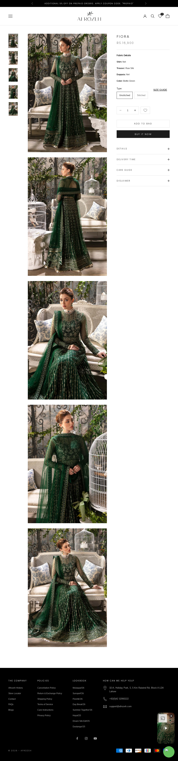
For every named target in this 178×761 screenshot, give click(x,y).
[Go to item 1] (13, 41)
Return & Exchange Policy (49, 693)
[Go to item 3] (13, 75)
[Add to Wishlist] (145, 110)
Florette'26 (78, 699)
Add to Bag (143, 123)
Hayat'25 (77, 715)
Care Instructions (45, 710)
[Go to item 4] (13, 92)
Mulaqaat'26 (78, 688)
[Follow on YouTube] (95, 738)
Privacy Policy (44, 715)
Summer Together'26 (82, 710)
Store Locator (14, 693)
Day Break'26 (79, 704)
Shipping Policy (44, 699)
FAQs (10, 704)
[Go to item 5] (13, 109)
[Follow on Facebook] (77, 738)
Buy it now (143, 134)
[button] (166, 728)
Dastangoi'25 (79, 726)
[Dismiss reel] (171, 716)
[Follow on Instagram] (86, 738)
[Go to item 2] (13, 58)
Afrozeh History (15, 688)
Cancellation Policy (46, 688)
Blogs (11, 710)
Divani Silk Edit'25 (81, 721)
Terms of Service (45, 704)
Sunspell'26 (78, 693)
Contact (12, 699)
